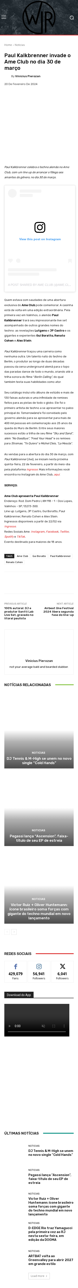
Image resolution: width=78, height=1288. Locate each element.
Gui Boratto (39, 556)
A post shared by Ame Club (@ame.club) (41, 285)
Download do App (19, 995)
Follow (39, 964)
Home (8, 45)
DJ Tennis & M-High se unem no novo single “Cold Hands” (39, 760)
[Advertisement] (39, 1082)
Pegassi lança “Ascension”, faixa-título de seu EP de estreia (39, 838)
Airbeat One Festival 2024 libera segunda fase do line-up (58, 612)
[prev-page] (7, 932)
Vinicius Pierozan (28, 76)
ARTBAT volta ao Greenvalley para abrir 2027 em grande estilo (50, 1260)
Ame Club (22, 556)
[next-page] (14, 932)
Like (15, 964)
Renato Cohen (14, 562)
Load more (37, 1276)
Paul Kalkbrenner (60, 556)
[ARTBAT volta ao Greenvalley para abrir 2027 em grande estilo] (14, 1258)
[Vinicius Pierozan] (7, 76)
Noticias (20, 45)
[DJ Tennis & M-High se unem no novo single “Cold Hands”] (39, 730)
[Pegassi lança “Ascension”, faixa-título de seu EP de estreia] (39, 808)
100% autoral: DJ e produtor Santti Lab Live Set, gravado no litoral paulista (18, 613)
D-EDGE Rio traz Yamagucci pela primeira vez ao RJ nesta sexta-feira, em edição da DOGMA (50, 1234)
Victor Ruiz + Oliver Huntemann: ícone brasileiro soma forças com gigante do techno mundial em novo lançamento (39, 911)
